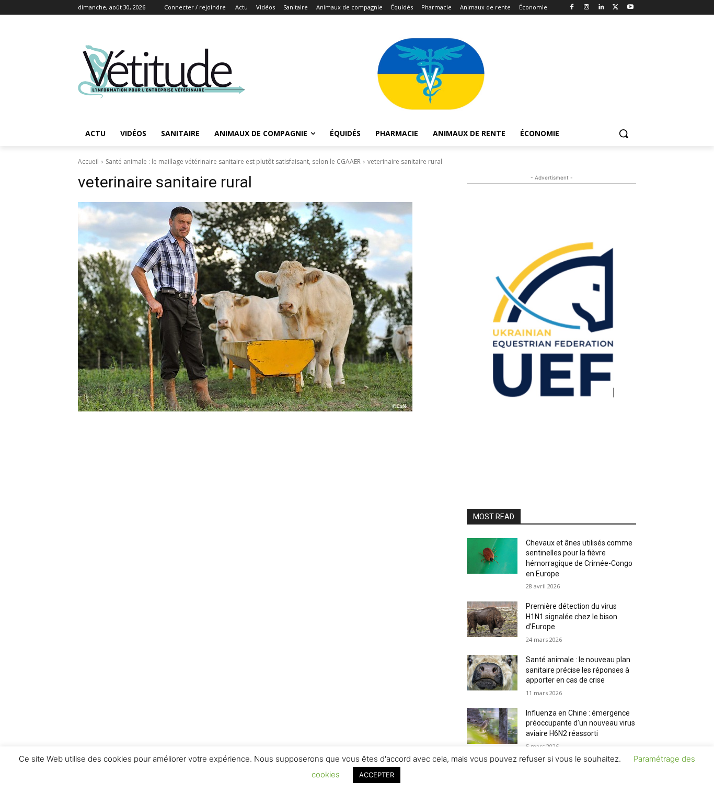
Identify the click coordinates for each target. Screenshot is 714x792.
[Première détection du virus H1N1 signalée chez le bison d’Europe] (492, 619)
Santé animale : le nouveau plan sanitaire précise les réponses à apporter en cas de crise (578, 669)
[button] (623, 133)
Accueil (88, 161)
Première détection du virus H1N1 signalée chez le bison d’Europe (571, 616)
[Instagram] (587, 8)
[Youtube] (630, 8)
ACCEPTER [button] (376, 775)
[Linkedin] (601, 8)
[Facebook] (572, 8)
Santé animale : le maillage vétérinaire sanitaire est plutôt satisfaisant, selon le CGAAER (233, 161)
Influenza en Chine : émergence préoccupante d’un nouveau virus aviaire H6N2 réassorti (580, 723)
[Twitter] (615, 8)
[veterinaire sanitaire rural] (260, 306)
